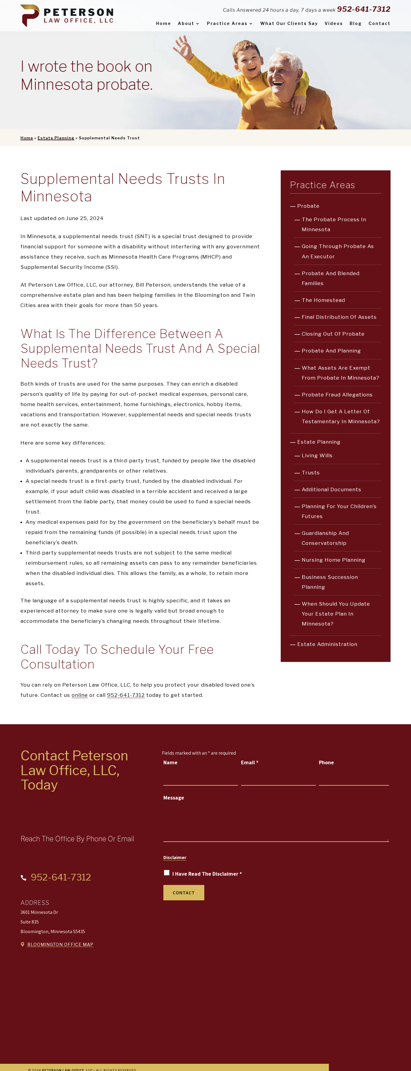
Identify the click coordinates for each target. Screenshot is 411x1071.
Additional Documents (331, 489)
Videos (334, 23)
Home (163, 23)
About (186, 23)
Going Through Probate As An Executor (338, 251)
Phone (326, 762)
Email (249, 762)
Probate (308, 206)
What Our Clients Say (289, 23)
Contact (380, 23)
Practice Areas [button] (227, 23)
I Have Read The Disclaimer (207, 873)
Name (170, 762)
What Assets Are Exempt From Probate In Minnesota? (340, 373)
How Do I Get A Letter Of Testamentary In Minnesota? (341, 416)
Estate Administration (327, 644)
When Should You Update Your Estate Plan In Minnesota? (336, 614)
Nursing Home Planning (334, 560)
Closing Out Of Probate (333, 334)
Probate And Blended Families (331, 278)
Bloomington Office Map (60, 944)
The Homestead (323, 300)
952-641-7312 (364, 9)
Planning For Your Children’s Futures (339, 511)
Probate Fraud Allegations (337, 395)
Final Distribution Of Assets (339, 317)
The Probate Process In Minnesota (334, 224)
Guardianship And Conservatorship (325, 538)
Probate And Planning (331, 351)
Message (173, 797)
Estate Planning (319, 442)
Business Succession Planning (330, 582)
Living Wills (317, 455)
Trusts (311, 473)
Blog (356, 23)
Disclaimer (174, 857)
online (80, 695)
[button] (405, 1027)
